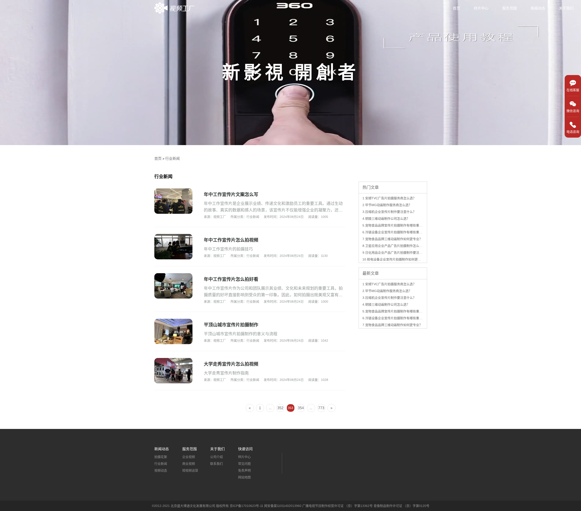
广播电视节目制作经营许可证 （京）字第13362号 (337, 506)
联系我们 (216, 463)
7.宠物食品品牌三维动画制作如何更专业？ (392, 239)
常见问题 (244, 463)
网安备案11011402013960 (282, 506)
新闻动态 (538, 8)
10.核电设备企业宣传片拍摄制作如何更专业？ (394, 259)
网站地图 (244, 477)
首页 (456, 8)
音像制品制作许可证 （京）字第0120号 (401, 506)
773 (321, 408)
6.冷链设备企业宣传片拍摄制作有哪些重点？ (394, 232)
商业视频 (188, 463)
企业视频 (188, 457)
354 (301, 408)
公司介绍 (216, 457)
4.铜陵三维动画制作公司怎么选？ (386, 218)
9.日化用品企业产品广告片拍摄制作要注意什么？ (397, 252)
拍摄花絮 (160, 457)
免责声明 (244, 470)
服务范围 (509, 8)
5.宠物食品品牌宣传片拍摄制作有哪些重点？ (394, 225)
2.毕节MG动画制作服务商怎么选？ (387, 205)
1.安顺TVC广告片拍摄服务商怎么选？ (389, 198)
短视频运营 (190, 470)
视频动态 (160, 470)
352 (280, 408)
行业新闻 (172, 159)
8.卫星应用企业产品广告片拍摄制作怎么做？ (394, 246)
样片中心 (481, 8)
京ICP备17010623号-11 (246, 506)
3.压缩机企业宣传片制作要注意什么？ (389, 212)
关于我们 (566, 8)
